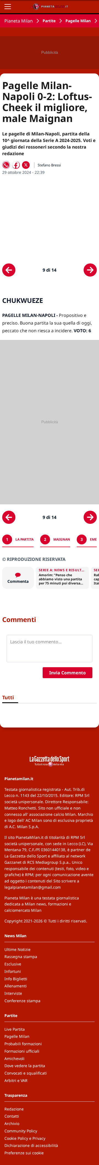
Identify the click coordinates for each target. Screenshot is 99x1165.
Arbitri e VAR (16, 1080)
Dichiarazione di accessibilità (31, 1145)
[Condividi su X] (26, 165)
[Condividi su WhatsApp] (6, 165)
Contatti (11, 1116)
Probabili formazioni (23, 1043)
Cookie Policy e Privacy (24, 1138)
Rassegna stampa (20, 956)
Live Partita (14, 1029)
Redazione (14, 1109)
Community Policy (20, 1130)
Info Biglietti (15, 978)
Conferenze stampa (22, 1000)
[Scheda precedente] (8, 270)
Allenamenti (15, 985)
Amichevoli (14, 1058)
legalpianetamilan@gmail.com (32, 887)
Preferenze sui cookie (24, 1152)
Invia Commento (67, 673)
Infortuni (12, 971)
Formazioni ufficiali (21, 1051)
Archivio (11, 1123)
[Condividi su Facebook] (16, 165)
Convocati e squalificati (25, 1073)
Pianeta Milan (18, 21)
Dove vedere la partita (24, 1065)
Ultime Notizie (17, 949)
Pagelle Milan (78, 20)
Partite (49, 20)
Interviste (13, 993)
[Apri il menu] (7, 6)
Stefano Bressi (49, 165)
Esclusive (12, 964)
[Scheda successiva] (90, 270)
